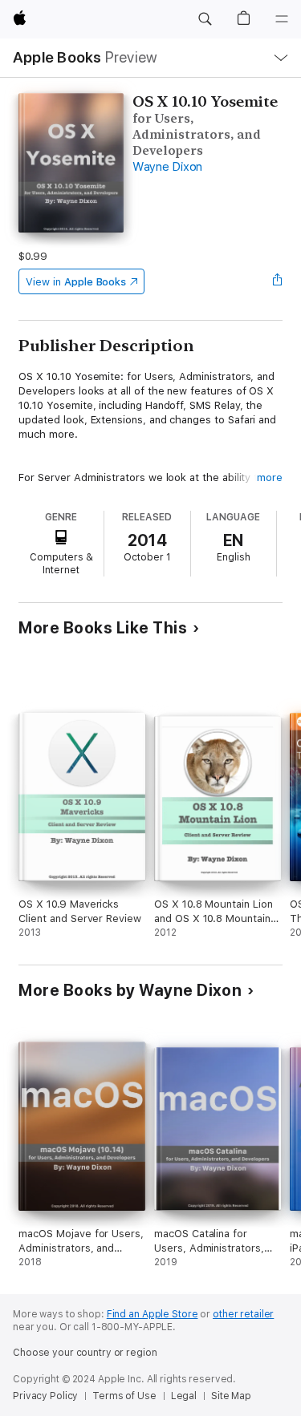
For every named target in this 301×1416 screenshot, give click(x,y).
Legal (184, 1396)
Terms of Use (124, 1396)
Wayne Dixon (167, 167)
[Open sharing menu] (278, 281)
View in (76, 282)
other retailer (243, 1314)
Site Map (231, 1396)
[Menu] (281, 19)
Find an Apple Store (152, 1314)
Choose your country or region (85, 1352)
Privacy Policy (45, 1396)
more (270, 477)
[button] (204, 19)
